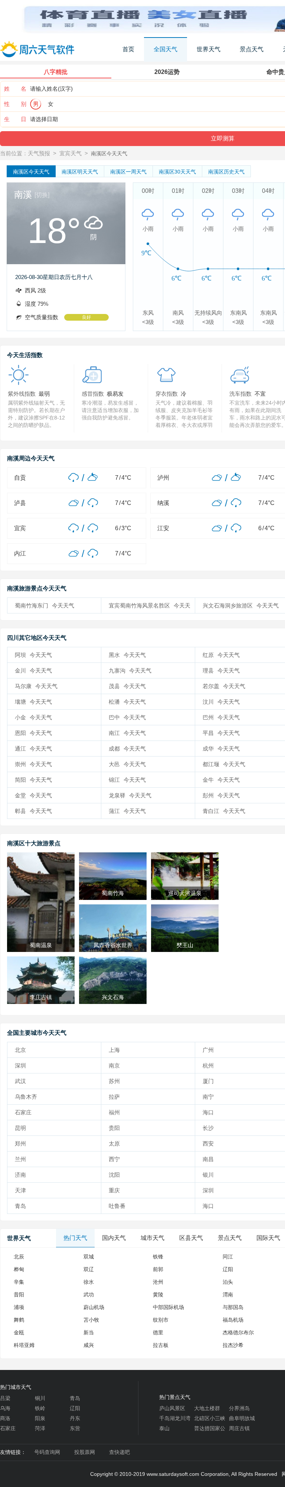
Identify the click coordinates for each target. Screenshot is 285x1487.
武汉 (20, 1081)
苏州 (114, 1081)
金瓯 (19, 1332)
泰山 (164, 1428)
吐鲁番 (117, 1206)
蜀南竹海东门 (44, 605)
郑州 (20, 1143)
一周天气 (128, 172)
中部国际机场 (168, 1307)
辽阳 (228, 1269)
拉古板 (160, 1345)
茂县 (127, 686)
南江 (127, 733)
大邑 (127, 764)
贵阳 (114, 1128)
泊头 (228, 1282)
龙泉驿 (130, 795)
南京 (114, 1065)
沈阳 (114, 1175)
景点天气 (251, 49)
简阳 (33, 780)
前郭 (158, 1269)
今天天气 (31, 172)
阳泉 (40, 1418)
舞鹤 (19, 1320)
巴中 (127, 717)
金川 (33, 670)
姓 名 (15, 88)
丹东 (75, 1418)
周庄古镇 (239, 1428)
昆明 (20, 1128)
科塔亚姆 (24, 1345)
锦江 (127, 780)
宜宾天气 (70, 153)
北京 (20, 1050)
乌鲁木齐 (26, 1097)
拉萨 (114, 1097)
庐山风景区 (172, 1408)
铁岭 (40, 1408)
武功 (88, 1295)
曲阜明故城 (242, 1418)
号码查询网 (47, 1452)
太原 (114, 1143)
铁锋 (158, 1257)
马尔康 (36, 686)
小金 (33, 717)
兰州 (20, 1159)
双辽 (88, 1269)
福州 (114, 1112)
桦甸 (19, 1269)
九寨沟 (130, 670)
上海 (114, 1050)
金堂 (33, 795)
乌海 (5, 1408)
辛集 (19, 1282)
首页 (128, 49)
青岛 (20, 1206)
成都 (127, 748)
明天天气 (80, 172)
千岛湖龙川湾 (174, 1418)
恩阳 (33, 733)
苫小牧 (91, 1320)
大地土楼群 (207, 1408)
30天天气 (177, 172)
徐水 (88, 1282)
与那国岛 (233, 1307)
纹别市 (160, 1320)
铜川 (40, 1398)
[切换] (42, 195)
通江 (33, 748)
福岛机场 (233, 1320)
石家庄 (23, 1112)
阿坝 (33, 655)
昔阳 (19, 1295)
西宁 (114, 1159)
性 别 (15, 104)
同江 (228, 1257)
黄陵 (158, 1295)
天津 (20, 1190)
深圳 (20, 1065)
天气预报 (39, 153)
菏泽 (40, 1428)
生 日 (15, 119)
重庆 (114, 1190)
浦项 (19, 1307)
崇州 (33, 764)
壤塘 (33, 702)
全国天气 (165, 49)
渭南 (228, 1295)
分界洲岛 (239, 1408)
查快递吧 (119, 1452)
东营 (75, 1428)
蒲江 (127, 811)
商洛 (5, 1418)
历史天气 (226, 172)
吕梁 (5, 1398)
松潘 (127, 702)
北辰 (19, 1257)
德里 (158, 1332)
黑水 (127, 655)
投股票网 (84, 1452)
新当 (88, 1332)
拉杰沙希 (233, 1345)
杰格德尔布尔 (238, 1332)
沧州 (158, 1282)
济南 (20, 1175)
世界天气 (208, 49)
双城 (88, 1257)
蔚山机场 (93, 1307)
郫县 (33, 811)
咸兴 (88, 1345)
